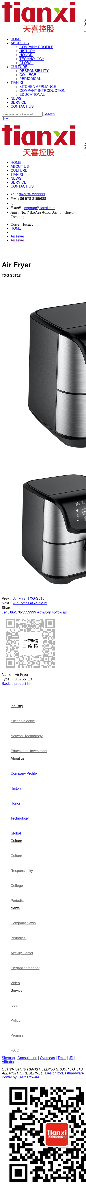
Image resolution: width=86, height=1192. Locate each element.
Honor (15, 803)
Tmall (62, 1058)
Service (16, 990)
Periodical (18, 901)
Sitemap (8, 1058)
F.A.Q (15, 1050)
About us (17, 758)
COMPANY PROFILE (36, 47)
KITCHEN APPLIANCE (37, 86)
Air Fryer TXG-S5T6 (29, 598)
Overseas (47, 1058)
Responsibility (22, 871)
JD (71, 1058)
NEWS (16, 98)
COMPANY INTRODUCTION (42, 90)
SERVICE (18, 102)
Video (15, 983)
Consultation (27, 1058)
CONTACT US (22, 106)
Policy (15, 1020)
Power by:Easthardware (20, 1077)
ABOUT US (20, 43)
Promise (17, 1035)
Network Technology (27, 736)
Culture (16, 841)
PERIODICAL (30, 79)
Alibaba (8, 1062)
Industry (17, 706)
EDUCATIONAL (32, 94)
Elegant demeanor (25, 968)
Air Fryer (17, 236)
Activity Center (22, 953)
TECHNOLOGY (31, 59)
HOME (16, 39)
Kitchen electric (23, 721)
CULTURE (19, 67)
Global (16, 833)
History (16, 788)
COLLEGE (27, 75)
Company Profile (24, 773)
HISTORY (27, 51)
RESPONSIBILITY (34, 71)
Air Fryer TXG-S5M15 (30, 603)
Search (49, 114)
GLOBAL (26, 63)
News (15, 908)
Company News (23, 923)
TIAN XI (17, 83)
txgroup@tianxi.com (39, 208)
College (17, 886)
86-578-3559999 (32, 194)
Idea (14, 1005)
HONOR (26, 55)
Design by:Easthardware (64, 1073)
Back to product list (16, 683)
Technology (20, 818)
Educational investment (29, 751)
